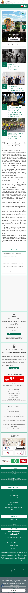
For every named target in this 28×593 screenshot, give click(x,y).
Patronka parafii (14, 476)
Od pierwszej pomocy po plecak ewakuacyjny (12, 253)
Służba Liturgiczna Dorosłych (14, 493)
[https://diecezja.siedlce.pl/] (5, 461)
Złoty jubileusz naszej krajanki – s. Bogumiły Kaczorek (16, 88)
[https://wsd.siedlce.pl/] (14, 461)
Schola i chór (14, 512)
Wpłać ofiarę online (14, 334)
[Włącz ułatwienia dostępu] (26, 6)
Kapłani (14, 473)
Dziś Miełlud (5, 259)
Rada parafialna (14, 483)
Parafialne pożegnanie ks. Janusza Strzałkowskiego (15, 67)
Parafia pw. (14, 2)
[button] (19, 14)
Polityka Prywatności (14, 585)
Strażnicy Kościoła (14, 500)
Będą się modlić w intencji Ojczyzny (14, 413)
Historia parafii (14, 471)
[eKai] (23, 461)
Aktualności (14, 46)
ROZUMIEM (13, 590)
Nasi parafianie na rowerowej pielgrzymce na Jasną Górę (15, 136)
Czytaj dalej (13, 368)
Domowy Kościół (14, 497)
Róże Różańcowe (14, 502)
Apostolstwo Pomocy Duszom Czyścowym (14, 507)
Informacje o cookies (14, 587)
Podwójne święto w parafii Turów (14, 428)
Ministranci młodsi (14, 490)
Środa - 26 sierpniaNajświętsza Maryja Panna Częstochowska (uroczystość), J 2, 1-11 (14, 385)
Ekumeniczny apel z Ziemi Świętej (9, 256)
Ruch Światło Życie (14, 495)
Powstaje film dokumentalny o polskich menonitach (13, 263)
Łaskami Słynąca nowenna (14, 478)
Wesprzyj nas (14, 524)
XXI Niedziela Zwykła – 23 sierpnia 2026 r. (14, 144)
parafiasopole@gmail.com (7, 6)
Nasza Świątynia (14, 480)
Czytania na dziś (14, 519)
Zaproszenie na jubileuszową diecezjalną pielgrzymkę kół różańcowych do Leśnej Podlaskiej (15, 111)
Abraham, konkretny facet (8, 271)
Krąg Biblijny (14, 509)
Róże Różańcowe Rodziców (14, 504)
